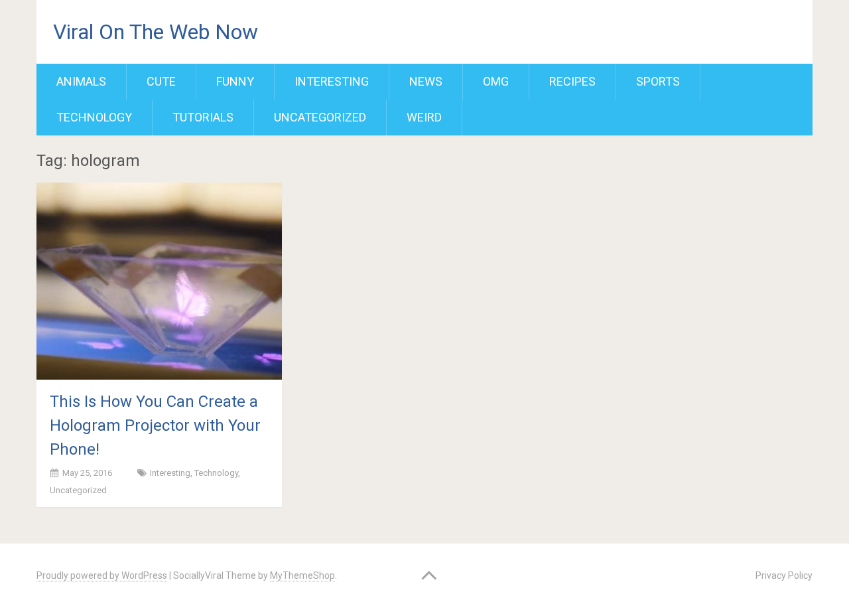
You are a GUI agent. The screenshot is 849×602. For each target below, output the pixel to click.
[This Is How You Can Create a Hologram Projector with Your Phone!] (159, 281)
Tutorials (202, 117)
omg (496, 81)
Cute (161, 81)
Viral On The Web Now (155, 31)
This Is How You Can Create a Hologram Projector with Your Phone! (155, 425)
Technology (94, 117)
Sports (658, 81)
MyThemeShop (302, 575)
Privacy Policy (784, 575)
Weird (424, 117)
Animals (81, 81)
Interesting (331, 81)
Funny (235, 81)
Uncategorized (320, 117)
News (425, 81)
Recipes (572, 81)
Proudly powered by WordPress (101, 575)
